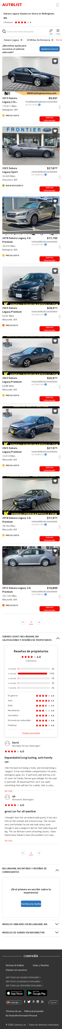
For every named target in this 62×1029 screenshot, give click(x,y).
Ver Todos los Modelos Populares (24, 981)
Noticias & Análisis (15, 965)
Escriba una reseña (31, 733)
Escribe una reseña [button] (31, 904)
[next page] (38, 622)
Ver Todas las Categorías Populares (24, 985)
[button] (51, 31)
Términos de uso (13, 1011)
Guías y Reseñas (41, 965)
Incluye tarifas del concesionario (44, 171)
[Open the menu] (57, 4)
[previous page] (23, 622)
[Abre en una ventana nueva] (15, 993)
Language (14, 1002)
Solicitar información (49, 119)
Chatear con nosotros (16, 970)
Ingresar (53, 1002)
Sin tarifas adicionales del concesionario (41, 101)
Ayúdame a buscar (49, 48)
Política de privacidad (33, 1011)
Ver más (8, 791)
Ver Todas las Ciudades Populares (23, 977)
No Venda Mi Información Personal (21, 1015)
